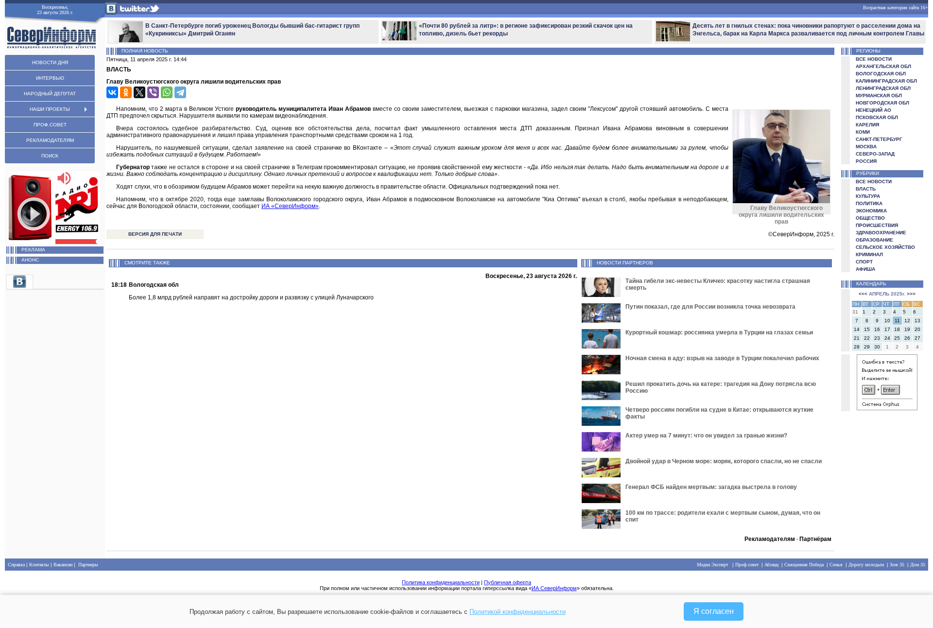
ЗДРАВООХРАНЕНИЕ (881, 232)
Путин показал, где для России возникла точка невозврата (710, 306)
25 (897, 338)
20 (917, 329)
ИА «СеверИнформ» (290, 206)
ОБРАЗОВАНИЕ (874, 240)
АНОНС (30, 259)
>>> (911, 294)
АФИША (865, 269)
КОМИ (863, 132)
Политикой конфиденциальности (517, 611)
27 (917, 338)
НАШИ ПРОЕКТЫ (50, 109)
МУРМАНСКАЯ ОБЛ (879, 95)
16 (877, 329)
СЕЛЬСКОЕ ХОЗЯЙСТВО (885, 247)
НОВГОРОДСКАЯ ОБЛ (882, 102)
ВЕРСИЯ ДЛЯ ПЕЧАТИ (155, 234)
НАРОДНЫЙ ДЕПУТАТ (50, 93)
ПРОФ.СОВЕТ (50, 124)
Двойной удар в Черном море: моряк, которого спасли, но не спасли (723, 461)
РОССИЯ (866, 161)
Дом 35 (917, 564)
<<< (863, 294)
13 (917, 320)
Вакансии (62, 564)
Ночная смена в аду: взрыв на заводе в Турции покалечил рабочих (722, 358)
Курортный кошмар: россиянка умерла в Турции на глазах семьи (719, 332)
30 (877, 346)
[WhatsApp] (167, 92)
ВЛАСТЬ (866, 189)
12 (907, 320)
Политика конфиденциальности (441, 582)
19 (907, 329)
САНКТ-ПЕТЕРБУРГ (879, 139)
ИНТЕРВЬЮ (50, 78)
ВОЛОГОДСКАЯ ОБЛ (881, 73)
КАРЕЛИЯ (867, 124)
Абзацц (771, 564)
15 (867, 329)
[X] (139, 92)
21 (857, 338)
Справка (16, 564)
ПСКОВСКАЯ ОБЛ (877, 117)
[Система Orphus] (887, 408)
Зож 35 (897, 564)
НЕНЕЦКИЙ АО (873, 110)
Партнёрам (815, 539)
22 (867, 338)
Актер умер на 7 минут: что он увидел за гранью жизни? (706, 435)
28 (857, 346)
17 (887, 329)
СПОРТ (864, 261)
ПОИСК (49, 155)
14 (857, 329)
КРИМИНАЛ (869, 254)
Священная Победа (804, 564)
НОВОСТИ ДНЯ (50, 62)
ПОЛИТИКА (869, 203)
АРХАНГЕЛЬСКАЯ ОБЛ (883, 66)
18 (897, 329)
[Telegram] (180, 92)
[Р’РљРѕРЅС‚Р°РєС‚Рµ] (112, 92)
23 (877, 338)
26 (907, 338)
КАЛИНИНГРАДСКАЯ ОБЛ (886, 81)
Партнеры (88, 564)
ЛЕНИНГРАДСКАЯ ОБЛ (883, 88)
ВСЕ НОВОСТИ (874, 59)
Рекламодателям (769, 539)
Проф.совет (747, 564)
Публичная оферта (507, 582)
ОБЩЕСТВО (870, 218)
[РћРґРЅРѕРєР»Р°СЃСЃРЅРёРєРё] (126, 92)
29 (867, 346)
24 (887, 338)
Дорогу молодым (866, 564)
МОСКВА (866, 146)
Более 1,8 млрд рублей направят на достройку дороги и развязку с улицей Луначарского (251, 297)
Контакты (39, 564)
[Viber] (153, 92)
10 (887, 320)
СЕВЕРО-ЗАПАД (875, 154)
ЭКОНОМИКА (871, 210)
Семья (836, 564)
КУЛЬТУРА (868, 196)
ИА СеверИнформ (554, 588)
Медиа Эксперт (712, 564)
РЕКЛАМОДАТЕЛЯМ (50, 140)
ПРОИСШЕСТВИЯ (877, 225)
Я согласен (713, 611)
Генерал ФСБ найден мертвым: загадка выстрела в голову (711, 487)
